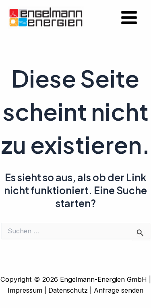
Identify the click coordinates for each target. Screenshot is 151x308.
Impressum (25, 290)
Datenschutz (68, 290)
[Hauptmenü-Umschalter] (129, 18)
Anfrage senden (118, 290)
